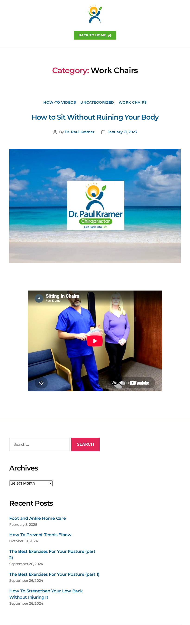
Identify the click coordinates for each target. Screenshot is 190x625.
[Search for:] (38, 445)
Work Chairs (133, 102)
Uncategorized (97, 102)
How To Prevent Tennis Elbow (40, 534)
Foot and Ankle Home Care (37, 518)
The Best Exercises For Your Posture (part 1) (54, 574)
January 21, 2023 (122, 132)
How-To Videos (59, 102)
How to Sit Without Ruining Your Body (95, 117)
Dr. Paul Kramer (79, 132)
